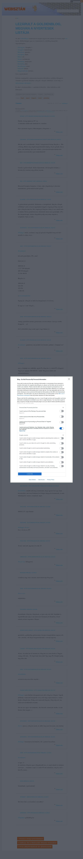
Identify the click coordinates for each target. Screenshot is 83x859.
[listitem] (41, 407)
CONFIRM (30, 474)
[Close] (69, 379)
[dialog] (41, 429)
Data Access (41, 479)
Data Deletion (32, 479)
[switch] (61, 411)
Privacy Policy (50, 479)
